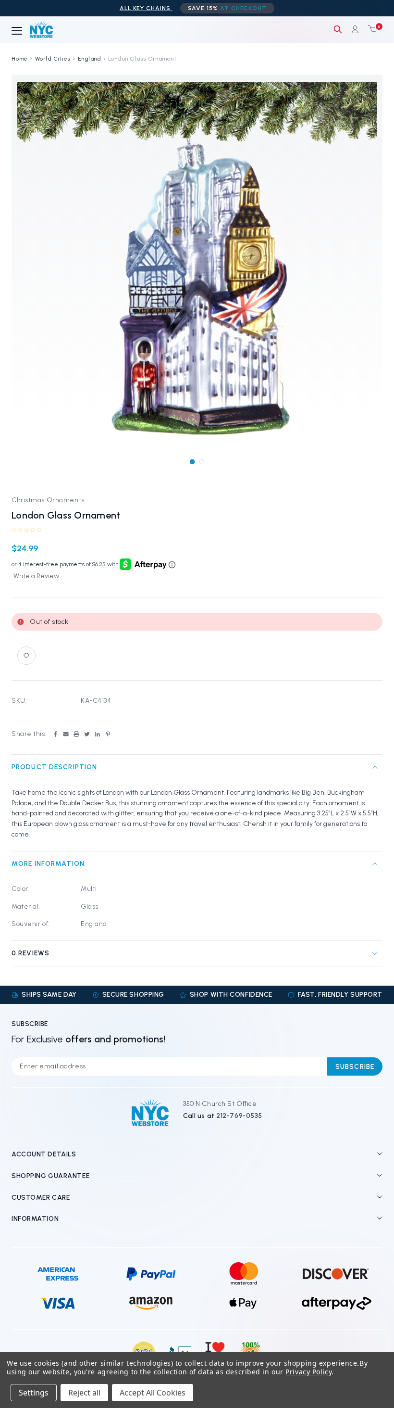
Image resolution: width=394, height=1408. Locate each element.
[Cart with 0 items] (370, 29)
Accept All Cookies (152, 1392)
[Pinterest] (108, 734)
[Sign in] (355, 29)
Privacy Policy (308, 1371)
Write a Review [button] (36, 576)
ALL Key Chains (146, 8)
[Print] (76, 734)
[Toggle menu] (17, 31)
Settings (34, 1392)
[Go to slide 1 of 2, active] (192, 461)
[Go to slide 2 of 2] (201, 461)
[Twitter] (87, 734)
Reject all (84, 1392)
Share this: (29, 734)
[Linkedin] (97, 734)
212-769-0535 (239, 1116)
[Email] (66, 734)
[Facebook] (55, 734)
